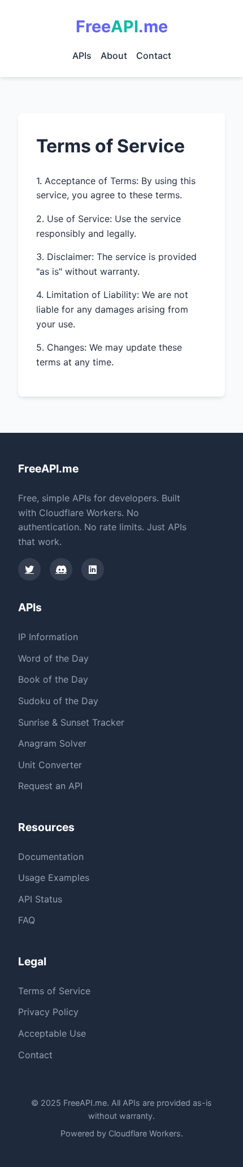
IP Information (48, 636)
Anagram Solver (52, 743)
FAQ (26, 920)
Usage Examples (53, 877)
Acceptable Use (52, 1033)
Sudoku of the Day (58, 700)
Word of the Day (53, 658)
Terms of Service (54, 990)
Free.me (122, 26)
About (114, 55)
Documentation (51, 856)
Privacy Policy (48, 1011)
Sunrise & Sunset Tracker (71, 722)
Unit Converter (50, 764)
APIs (82, 55)
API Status (40, 899)
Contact (153, 55)
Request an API (50, 785)
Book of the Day (53, 679)
